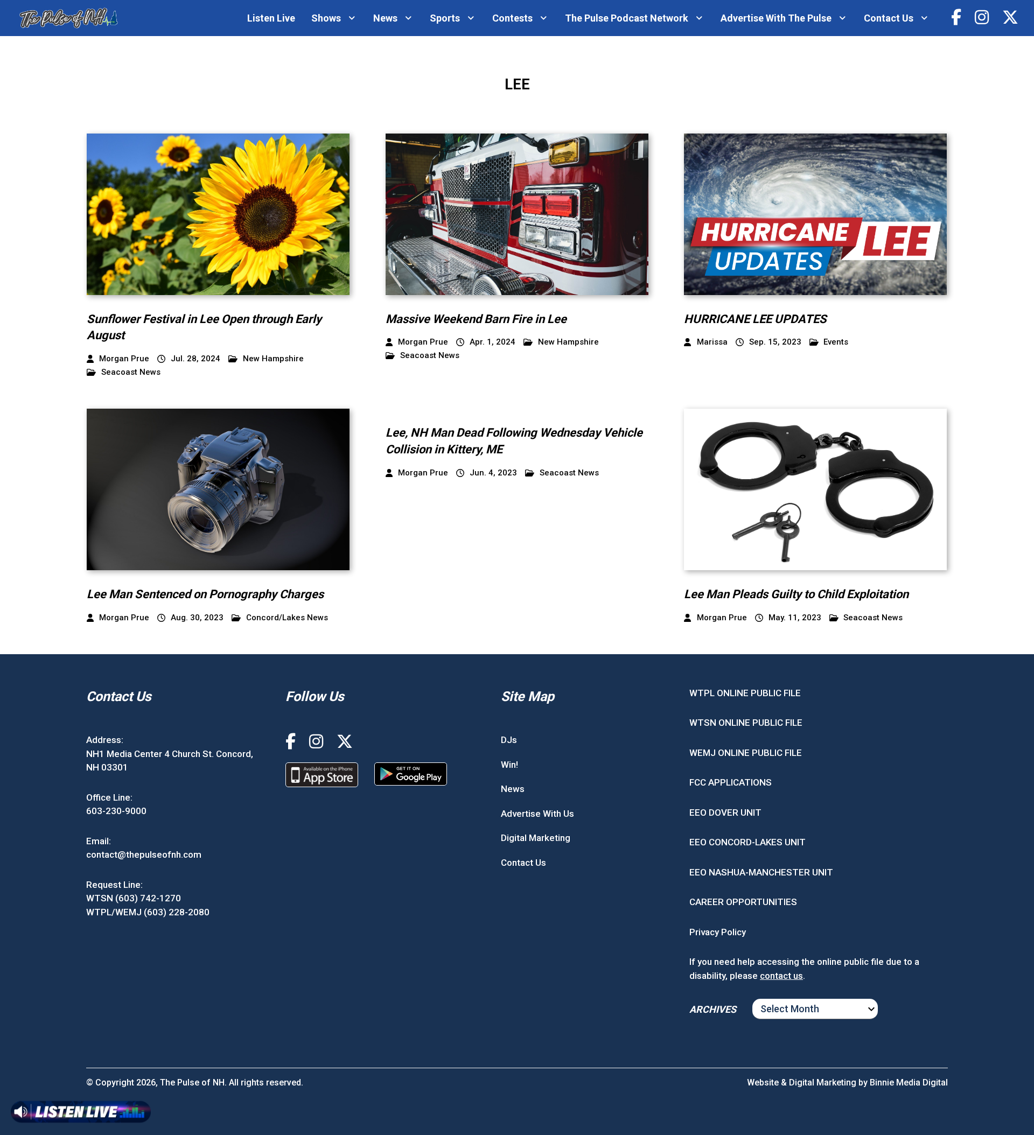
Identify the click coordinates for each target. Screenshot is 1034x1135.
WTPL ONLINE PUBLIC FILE (745, 693)
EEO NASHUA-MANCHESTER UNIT (761, 872)
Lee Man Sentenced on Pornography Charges (205, 594)
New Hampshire (273, 359)
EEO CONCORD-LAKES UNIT (747, 842)
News (385, 18)
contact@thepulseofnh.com (143, 854)
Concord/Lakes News (287, 618)
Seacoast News (130, 372)
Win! (509, 764)
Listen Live (271, 18)
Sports (445, 18)
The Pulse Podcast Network (626, 18)
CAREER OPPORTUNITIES (743, 901)
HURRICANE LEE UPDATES (755, 319)
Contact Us (888, 18)
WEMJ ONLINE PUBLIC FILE (745, 752)
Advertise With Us (537, 813)
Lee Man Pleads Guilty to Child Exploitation (796, 594)
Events (835, 342)
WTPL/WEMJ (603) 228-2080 (147, 912)
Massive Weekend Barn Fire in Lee (476, 319)
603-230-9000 (116, 810)
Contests (512, 18)
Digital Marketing (535, 837)
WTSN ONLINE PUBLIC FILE (745, 722)
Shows (326, 18)
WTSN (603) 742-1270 (133, 898)
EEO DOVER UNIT (725, 812)
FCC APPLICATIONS (730, 782)
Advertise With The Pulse (776, 18)
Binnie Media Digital (909, 1082)
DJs (509, 739)
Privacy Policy (717, 932)
